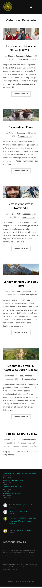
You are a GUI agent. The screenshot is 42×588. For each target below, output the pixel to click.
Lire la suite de (22, 94)
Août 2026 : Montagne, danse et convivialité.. (20, 473)
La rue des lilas (22, 511)
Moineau (11, 440)
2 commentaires (28, 217)
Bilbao (20, 376)
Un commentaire (29, 379)
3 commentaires (24, 136)
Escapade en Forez (21, 127)
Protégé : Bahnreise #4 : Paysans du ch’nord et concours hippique (22, 521)
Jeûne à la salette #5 (24, 530)
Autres (19, 214)
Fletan (10, 56)
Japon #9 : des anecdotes (13, 480)
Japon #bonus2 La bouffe (12, 487)
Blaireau (11, 376)
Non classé (31, 440)
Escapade (20, 56)
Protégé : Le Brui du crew (21, 434)
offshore (28, 56)
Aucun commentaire (27, 59)
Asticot (11, 530)
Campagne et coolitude (11, 493)
